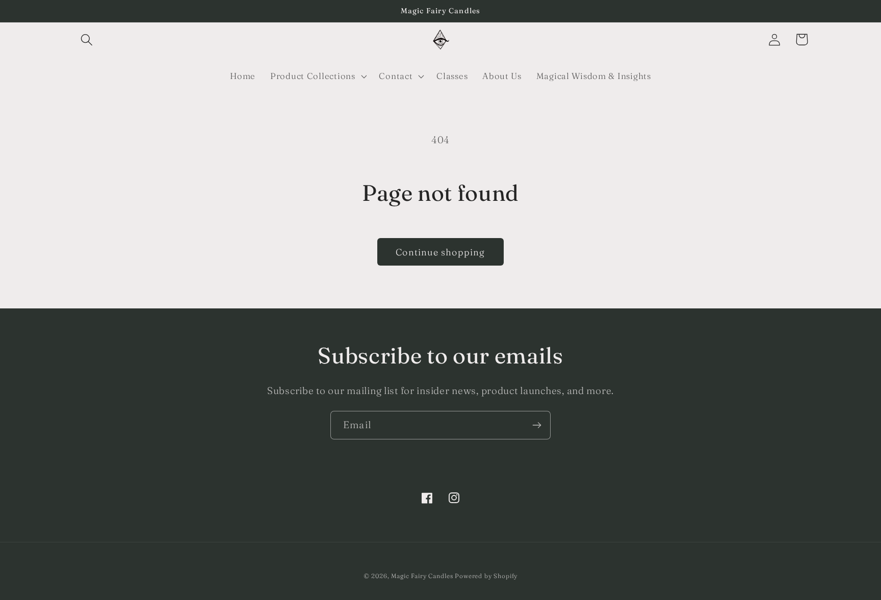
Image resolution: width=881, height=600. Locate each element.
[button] (86, 39)
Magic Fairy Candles (422, 576)
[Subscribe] (536, 425)
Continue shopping (440, 252)
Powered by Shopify (486, 576)
